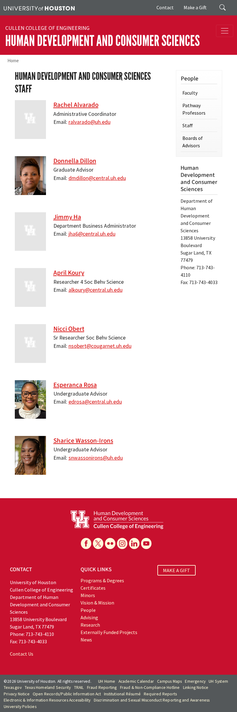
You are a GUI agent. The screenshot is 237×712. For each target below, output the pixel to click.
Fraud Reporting (102, 687)
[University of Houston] (39, 8)
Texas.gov (13, 687)
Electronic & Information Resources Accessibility (47, 700)
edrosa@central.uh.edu (95, 401)
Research (90, 625)
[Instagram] (122, 543)
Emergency (195, 681)
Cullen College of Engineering (47, 28)
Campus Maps (169, 681)
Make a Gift (195, 7)
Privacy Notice (17, 694)
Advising (89, 617)
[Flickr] (110, 543)
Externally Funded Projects (109, 632)
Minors (88, 595)
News (86, 640)
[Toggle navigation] (224, 31)
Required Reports (160, 694)
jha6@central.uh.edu (92, 233)
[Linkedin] (134, 543)
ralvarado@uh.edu (89, 122)
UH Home (106, 681)
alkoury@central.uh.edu (96, 290)
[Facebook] (86, 543)
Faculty (190, 93)
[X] (98, 543)
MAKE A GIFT (176, 570)
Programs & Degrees (102, 580)
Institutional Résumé (122, 694)
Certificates (93, 588)
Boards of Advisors (192, 142)
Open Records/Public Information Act (67, 694)
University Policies (20, 706)
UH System (218, 681)
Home (13, 60)
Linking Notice (196, 687)
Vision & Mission (97, 603)
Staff (187, 125)
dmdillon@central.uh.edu (97, 178)
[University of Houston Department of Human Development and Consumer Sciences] (117, 519)
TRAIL (79, 687)
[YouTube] (146, 543)
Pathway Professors (194, 109)
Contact (165, 7)
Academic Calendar (136, 681)
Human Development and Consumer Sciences (102, 41)
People (88, 610)
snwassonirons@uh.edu (96, 457)
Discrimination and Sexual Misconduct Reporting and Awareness (152, 700)
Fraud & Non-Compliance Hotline (150, 687)
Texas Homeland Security (48, 687)
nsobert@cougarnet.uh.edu (100, 346)
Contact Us (21, 654)
